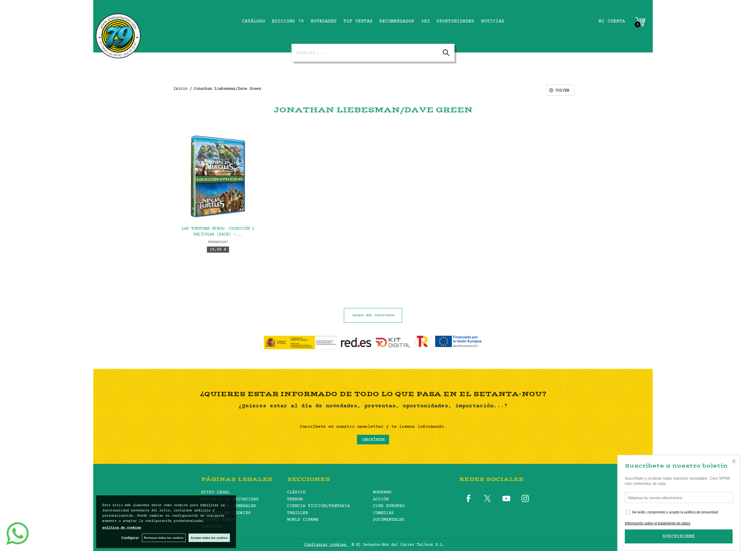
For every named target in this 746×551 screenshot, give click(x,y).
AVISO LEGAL (215, 492)
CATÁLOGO (253, 21)
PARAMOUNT (218, 242)
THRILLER (297, 512)
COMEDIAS (383, 512)
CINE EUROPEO (388, 506)
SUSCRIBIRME (679, 536)
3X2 (425, 21)
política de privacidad (701, 512)
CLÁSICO (296, 492)
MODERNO (382, 492)
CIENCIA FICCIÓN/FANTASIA (318, 506)
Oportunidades (455, 21)
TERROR (295, 499)
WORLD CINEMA (303, 519)
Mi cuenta (612, 21)
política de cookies (121, 528)
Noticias (492, 21)
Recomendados (396, 21)
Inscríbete (373, 440)
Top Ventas (358, 21)
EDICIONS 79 (288, 21)
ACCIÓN (381, 499)
